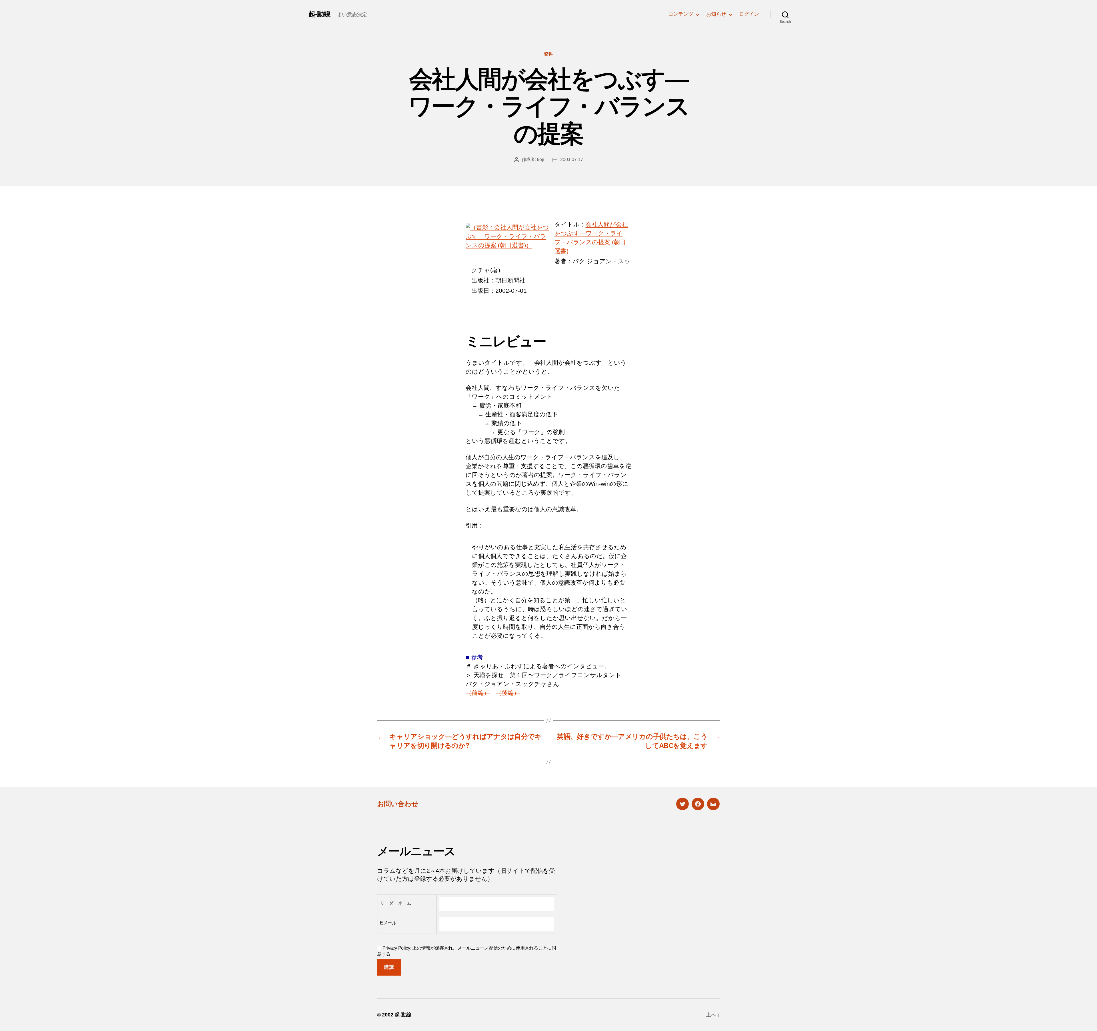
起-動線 (319, 14)
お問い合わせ (397, 804)
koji (540, 159)
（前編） (478, 692)
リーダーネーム (395, 903)
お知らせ (716, 14)
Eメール (388, 922)
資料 (548, 53)
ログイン (749, 14)
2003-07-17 (571, 159)
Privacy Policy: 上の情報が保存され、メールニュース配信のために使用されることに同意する (466, 951)
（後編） (508, 692)
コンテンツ (680, 14)
